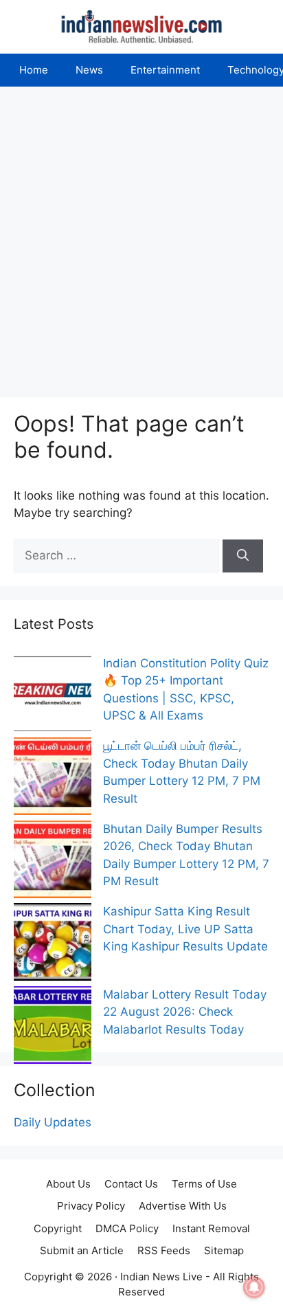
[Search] (243, 555)
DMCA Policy (127, 1228)
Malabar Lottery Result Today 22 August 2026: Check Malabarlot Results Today (185, 1012)
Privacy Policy (91, 1205)
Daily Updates (52, 1122)
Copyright (58, 1228)
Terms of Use (204, 1183)
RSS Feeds (163, 1250)
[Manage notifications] (254, 1287)
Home (33, 69)
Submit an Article (82, 1250)
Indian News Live (161, 1276)
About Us (68, 1183)
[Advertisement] (141, 235)
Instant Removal (211, 1228)
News (89, 69)
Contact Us (131, 1183)
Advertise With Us (183, 1205)
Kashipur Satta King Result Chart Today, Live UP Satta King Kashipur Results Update (185, 928)
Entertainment (165, 69)
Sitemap (224, 1250)
